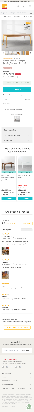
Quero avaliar (27, 223)
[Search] (30, 13)
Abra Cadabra (7, 16)
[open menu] (30, 6)
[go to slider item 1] (11, 53)
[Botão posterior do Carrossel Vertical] (30, 53)
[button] (12, 6)
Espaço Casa (16, 16)
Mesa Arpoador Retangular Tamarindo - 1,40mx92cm (8, 178)
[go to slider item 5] (27, 53)
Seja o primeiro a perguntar (17, 327)
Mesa (23, 16)
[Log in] (18, 6)
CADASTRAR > (25, 350)
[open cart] (24, 6)
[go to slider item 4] (23, 53)
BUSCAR (27, 99)
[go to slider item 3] (19, 53)
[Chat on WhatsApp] (29, 407)
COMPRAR (17, 90)
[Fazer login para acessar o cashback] (12, 6)
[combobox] (17, 12)
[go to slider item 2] (15, 53)
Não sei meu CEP (6, 103)
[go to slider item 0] (6, 53)
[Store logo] (4, 6)
